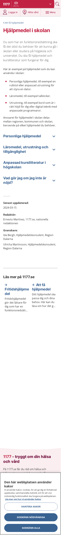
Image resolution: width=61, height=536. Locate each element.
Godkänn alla (31, 527)
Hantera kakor (31, 506)
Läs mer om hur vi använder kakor (23, 499)
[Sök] (57, 4)
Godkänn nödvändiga (31, 517)
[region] (30, 504)
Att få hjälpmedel (14, 22)
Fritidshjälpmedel (17, 291)
